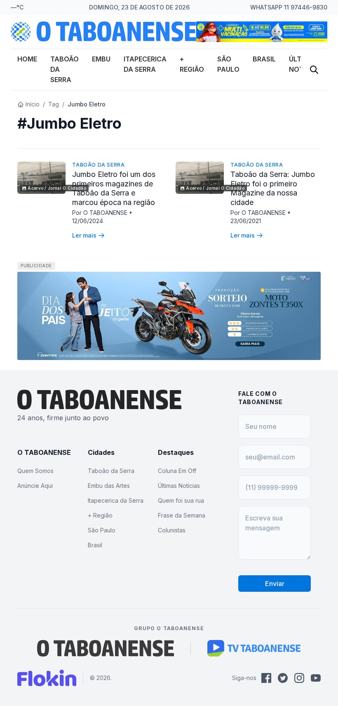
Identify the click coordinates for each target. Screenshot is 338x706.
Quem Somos (35, 470)
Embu (101, 59)
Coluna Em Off (177, 470)
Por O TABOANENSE (100, 212)
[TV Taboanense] (254, 648)
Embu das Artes (109, 485)
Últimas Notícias (179, 485)
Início (33, 104)
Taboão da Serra (98, 165)
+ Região (100, 515)
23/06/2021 (245, 220)
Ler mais (84, 235)
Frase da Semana (181, 515)
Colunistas (171, 530)
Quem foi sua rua (181, 500)
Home (27, 59)
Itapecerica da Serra (115, 500)
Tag (53, 104)
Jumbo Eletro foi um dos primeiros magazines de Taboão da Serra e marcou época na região (113, 188)
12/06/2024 (87, 220)
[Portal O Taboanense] (105, 648)
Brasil (264, 59)
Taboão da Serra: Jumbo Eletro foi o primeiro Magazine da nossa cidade (272, 188)
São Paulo (101, 530)
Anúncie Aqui (35, 485)
